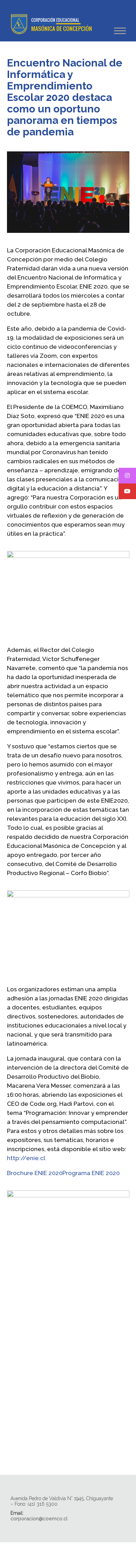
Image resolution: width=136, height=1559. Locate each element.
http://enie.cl (26, 1158)
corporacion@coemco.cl (39, 1518)
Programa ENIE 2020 (91, 1173)
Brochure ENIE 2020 (34, 1173)
